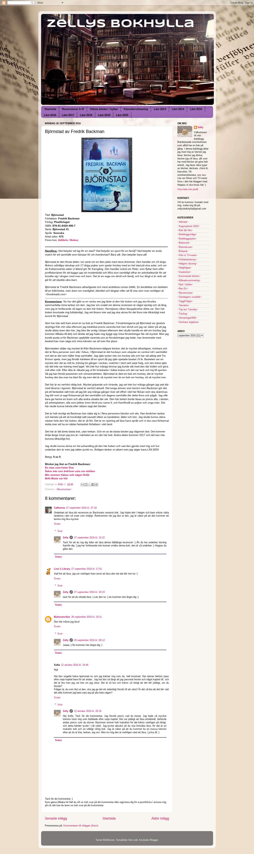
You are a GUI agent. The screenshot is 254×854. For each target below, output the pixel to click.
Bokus (74, 240)
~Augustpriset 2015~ (188, 226)
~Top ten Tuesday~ (187, 309)
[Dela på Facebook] (93, 484)
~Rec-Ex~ (182, 288)
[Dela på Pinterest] (96, 484)
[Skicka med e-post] (82, 484)
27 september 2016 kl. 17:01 (86, 569)
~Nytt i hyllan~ (185, 284)
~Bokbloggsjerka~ (187, 238)
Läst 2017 (68, 115)
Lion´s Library (62, 569)
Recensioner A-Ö (73, 109)
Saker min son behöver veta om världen (70, 471)
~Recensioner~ (64, 489)
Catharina (59, 508)
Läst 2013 (160, 109)
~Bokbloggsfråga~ (187, 234)
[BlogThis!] (86, 484)
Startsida (50, 109)
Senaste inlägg (56, 818)
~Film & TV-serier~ (187, 255)
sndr (135, 840)
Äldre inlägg (160, 818)
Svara (57, 524)
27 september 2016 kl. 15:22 (89, 537)
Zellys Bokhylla (120, 23)
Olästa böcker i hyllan (104, 109)
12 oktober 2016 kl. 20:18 (87, 711)
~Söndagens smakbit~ (189, 297)
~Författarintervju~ (187, 259)
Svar (59, 531)
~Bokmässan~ (185, 247)
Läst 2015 (196, 109)
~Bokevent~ (184, 243)
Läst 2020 (122, 115)
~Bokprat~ (183, 251)
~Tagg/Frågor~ (185, 301)
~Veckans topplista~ (188, 322)
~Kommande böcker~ (189, 276)
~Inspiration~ (184, 272)
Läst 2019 (104, 115)
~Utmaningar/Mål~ (187, 318)
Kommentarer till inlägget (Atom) (80, 825)
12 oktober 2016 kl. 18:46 (74, 665)
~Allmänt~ (183, 222)
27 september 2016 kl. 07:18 (81, 508)
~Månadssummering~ (189, 280)
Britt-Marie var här (56, 478)
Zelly (65, 537)
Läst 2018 (86, 115)
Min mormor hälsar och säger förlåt (67, 474)
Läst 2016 (50, 115)
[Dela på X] (89, 484)
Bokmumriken (62, 617)
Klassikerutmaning (136, 109)
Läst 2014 (178, 109)
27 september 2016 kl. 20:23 (89, 592)
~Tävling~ (182, 313)
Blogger (154, 840)
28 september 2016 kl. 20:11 (86, 617)
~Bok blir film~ (185, 230)
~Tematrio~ (183, 305)
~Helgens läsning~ (187, 263)
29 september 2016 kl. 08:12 (89, 640)
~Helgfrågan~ (184, 267)
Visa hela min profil (187, 189)
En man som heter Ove (59, 467)
